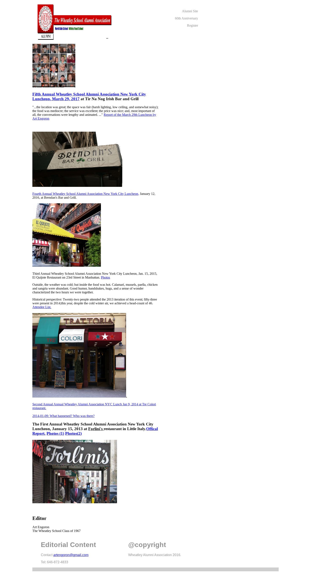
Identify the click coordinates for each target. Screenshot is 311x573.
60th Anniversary (186, 18)
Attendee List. (41, 307)
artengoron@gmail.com (70, 555)
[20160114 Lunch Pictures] (66, 265)
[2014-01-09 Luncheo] (79, 396)
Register (192, 25)
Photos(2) (73, 433)
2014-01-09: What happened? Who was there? (63, 416)
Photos (105, 277)
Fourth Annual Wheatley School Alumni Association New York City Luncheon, (85, 194)
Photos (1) (55, 433)
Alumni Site (190, 11)
